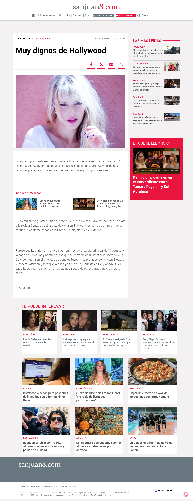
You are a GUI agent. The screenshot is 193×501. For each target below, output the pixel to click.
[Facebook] (91, 64)
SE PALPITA (148, 334)
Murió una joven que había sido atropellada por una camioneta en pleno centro (148, 53)
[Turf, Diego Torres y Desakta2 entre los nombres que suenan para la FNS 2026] (159, 330)
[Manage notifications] (186, 494)
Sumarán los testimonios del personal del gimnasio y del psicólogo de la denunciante (146, 70)
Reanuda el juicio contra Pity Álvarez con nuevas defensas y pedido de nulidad (44, 446)
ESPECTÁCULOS (31, 334)
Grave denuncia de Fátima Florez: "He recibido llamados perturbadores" (50, 205)
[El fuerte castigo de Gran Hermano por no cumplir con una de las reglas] (119, 330)
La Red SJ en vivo (104, 15)
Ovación (77, 15)
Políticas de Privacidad (49, 487)
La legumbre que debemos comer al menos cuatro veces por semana (98, 446)
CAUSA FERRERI (140, 63)
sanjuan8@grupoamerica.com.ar (57, 495)
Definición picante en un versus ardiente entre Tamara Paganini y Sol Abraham (110, 205)
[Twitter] (101, 64)
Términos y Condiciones (30, 487)
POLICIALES (139, 47)
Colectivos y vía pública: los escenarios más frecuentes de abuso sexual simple (147, 120)
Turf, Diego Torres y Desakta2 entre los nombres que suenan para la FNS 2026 (159, 344)
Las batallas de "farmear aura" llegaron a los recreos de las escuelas (147, 103)
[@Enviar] (111, 64)
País (87, 15)
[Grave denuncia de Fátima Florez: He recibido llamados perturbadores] (26, 204)
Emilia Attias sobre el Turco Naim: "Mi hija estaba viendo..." (38, 342)
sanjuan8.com (27, 493)
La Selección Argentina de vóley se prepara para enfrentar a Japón (151, 446)
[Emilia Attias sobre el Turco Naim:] (39, 330)
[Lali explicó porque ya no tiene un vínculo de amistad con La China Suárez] (79, 330)
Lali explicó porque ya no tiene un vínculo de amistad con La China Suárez (78, 342)
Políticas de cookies (68, 487)
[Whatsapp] (121, 64)
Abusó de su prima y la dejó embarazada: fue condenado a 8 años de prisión (147, 86)
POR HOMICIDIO (31, 438)
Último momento (47, 15)
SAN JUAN (138, 97)
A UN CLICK (135, 388)
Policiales (65, 15)
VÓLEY (133, 438)
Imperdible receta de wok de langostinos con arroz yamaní (149, 394)
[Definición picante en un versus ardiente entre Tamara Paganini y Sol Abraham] (84, 204)
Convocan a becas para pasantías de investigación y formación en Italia (45, 396)
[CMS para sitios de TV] (155, 490)
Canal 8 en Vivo (126, 15)
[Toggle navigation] (33, 15)
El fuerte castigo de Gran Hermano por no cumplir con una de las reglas (117, 342)
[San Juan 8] (40, 468)
